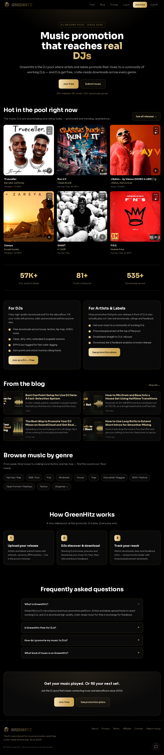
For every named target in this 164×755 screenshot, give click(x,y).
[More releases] (155, 179)
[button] (49, 171)
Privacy (105, 728)
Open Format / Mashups (19, 486)
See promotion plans (104, 352)
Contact (139, 728)
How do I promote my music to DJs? (46, 640)
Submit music (93, 83)
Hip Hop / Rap (13, 477)
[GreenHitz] (18, 5)
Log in (126, 4)
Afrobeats (64, 477)
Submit (154, 4)
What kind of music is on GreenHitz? (46, 653)
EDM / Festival (139, 477)
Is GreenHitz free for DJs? (40, 627)
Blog (102, 4)
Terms (116, 728)
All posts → (154, 385)
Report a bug (153, 728)
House (80, 477)
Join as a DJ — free (23, 360)
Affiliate (127, 728)
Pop (49, 477)
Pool (92, 4)
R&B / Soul (34, 477)
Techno (44, 486)
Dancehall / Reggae (114, 477)
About (95, 728)
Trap (93, 477)
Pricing (114, 4)
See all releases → (146, 116)
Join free (140, 4)
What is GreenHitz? (36, 604)
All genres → (61, 486)
